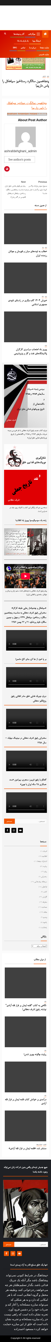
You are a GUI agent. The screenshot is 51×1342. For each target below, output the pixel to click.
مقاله (43, 296)
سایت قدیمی (44, 54)
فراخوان (44, 76)
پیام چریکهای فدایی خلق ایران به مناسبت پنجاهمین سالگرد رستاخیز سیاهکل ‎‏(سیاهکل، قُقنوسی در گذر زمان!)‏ (15, 189)
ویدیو (45, 917)
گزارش (44, 897)
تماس (23, 47)
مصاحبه (44, 907)
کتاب (45, 892)
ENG (15, 47)
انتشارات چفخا (42, 861)
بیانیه (48, 76)
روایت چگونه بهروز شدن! (35, 1054)
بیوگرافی (31, 34)
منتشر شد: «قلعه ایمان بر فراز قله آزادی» (27, 1148)
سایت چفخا (44, 47)
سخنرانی (44, 877)
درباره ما (32, 47)
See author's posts (19, 159)
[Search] (5, 34)
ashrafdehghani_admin (20, 151)
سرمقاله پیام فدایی (40, 882)
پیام (43, 247)
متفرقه (45, 902)
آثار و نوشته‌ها (19, 34)
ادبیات (45, 851)
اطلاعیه (44, 856)
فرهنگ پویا (37, 41)
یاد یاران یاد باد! (23, 41)
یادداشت (44, 928)
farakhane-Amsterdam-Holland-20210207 (27, 114)
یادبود (45, 922)
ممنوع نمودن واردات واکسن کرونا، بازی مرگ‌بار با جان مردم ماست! (36, 188)
